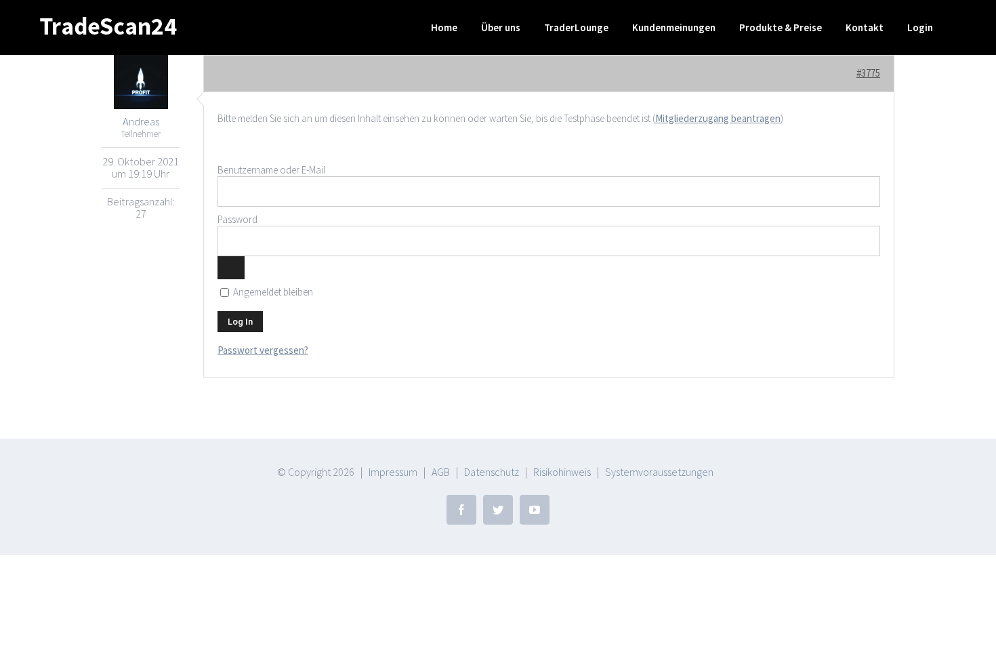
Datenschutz (491, 472)
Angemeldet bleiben (272, 292)
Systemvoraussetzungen (659, 472)
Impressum (393, 472)
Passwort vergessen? (262, 350)
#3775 (868, 72)
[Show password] (231, 267)
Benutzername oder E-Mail (271, 169)
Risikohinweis (562, 472)
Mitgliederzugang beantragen (718, 118)
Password (237, 219)
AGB (441, 472)
